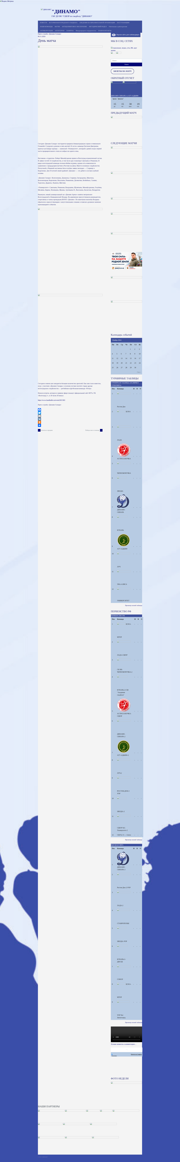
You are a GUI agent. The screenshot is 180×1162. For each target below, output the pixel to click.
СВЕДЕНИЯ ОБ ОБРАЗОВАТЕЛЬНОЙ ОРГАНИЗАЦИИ (97, 22)
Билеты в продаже (45, 430)
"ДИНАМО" (66, 11)
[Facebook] (70, 409)
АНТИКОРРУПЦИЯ (46, 30)
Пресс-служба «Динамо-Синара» (49, 34)
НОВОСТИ (43, 22)
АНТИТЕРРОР (59, 30)
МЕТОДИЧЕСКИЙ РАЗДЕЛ (98, 26)
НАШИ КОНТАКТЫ (104, 30)
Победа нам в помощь (93, 430)
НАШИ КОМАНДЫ (46, 26)
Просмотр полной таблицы (133, 605)
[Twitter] (70, 412)
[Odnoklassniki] (70, 422)
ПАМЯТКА (70, 30)
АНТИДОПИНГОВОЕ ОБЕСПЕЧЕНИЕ (74, 26)
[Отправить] (70, 425)
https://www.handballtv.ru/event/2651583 (51, 400)
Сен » (139, 372)
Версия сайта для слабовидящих (127, 35)
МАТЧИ (57, 26)
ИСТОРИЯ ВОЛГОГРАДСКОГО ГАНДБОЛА (63, 22)
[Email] (70, 416)
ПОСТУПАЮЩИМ (123, 22)
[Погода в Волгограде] (126, 1051)
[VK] (70, 419)
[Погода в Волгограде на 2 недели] (136, 1054)
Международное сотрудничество (86, 30)
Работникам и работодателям (118, 26)
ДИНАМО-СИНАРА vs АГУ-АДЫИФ (124, 96)
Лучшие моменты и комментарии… (123, 1044)
